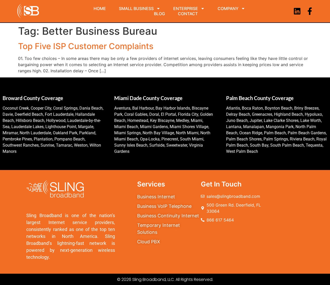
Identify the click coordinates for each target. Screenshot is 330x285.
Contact (188, 13)
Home (100, 8)
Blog (159, 13)
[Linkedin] (297, 11)
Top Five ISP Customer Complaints (85, 46)
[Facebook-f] (310, 11)
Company (228, 8)
